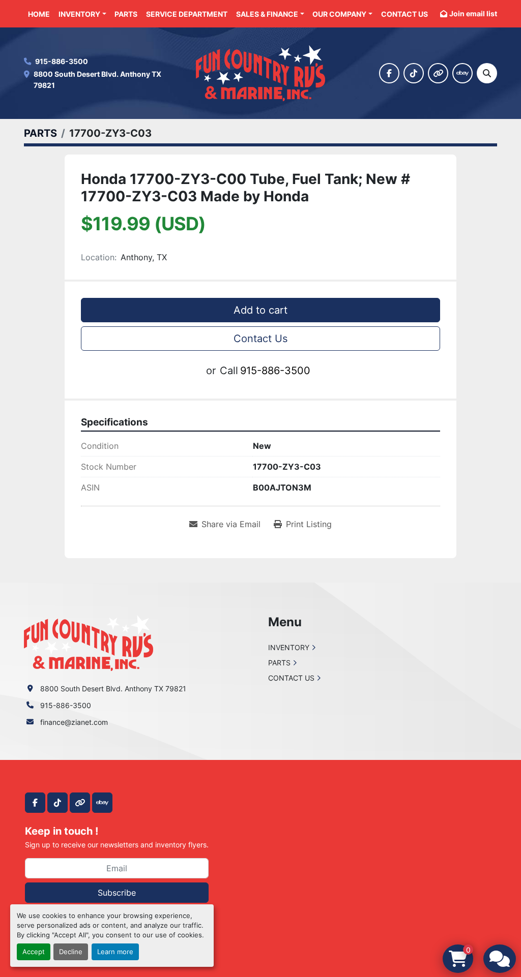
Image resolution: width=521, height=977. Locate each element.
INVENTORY (79, 14)
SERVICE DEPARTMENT (186, 14)
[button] (82, 14)
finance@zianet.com (74, 722)
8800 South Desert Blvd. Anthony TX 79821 (98, 79)
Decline (70, 952)
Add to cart (260, 310)
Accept (33, 952)
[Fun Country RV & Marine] (88, 642)
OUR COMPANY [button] (339, 14)
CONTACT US (404, 14)
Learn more (115, 952)
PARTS (125, 14)
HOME (39, 14)
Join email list (473, 13)
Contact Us (260, 338)
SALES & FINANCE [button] (267, 14)
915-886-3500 (61, 61)
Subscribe (117, 893)
